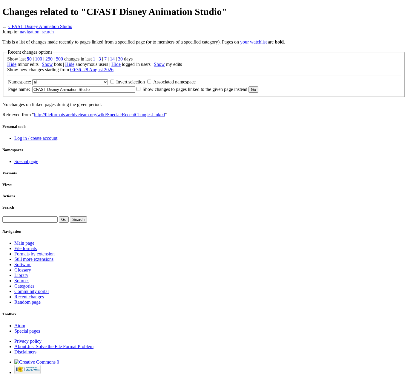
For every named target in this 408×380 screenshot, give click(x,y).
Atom (19, 325)
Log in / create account (35, 138)
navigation (29, 31)
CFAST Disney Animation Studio (40, 26)
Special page (26, 161)
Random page (27, 302)
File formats (25, 248)
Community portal (31, 291)
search (48, 31)
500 (59, 58)
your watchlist (253, 41)
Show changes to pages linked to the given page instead (194, 89)
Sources (21, 280)
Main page (24, 243)
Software (22, 264)
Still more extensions (33, 259)
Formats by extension (34, 253)
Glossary (22, 269)
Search (8, 207)
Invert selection (130, 81)
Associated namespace (174, 81)
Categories (24, 286)
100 (38, 58)
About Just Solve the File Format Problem (53, 346)
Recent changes (29, 296)
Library (21, 275)
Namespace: (19, 81)
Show (47, 64)
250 (49, 58)
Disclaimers (25, 351)
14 (112, 58)
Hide (11, 64)
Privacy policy (28, 341)
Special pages (27, 331)
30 (120, 58)
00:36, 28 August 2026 (91, 69)
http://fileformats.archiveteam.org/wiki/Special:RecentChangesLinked (99, 114)
